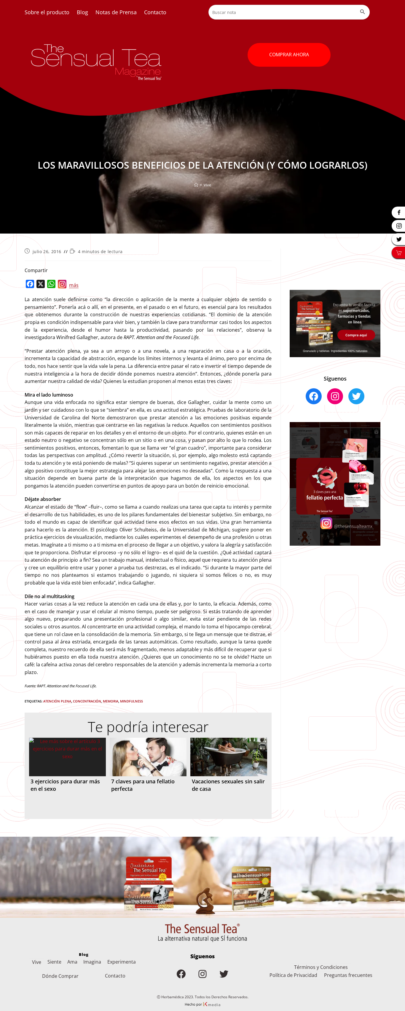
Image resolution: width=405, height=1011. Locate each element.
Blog (82, 12)
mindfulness (131, 701)
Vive (207, 185)
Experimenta (121, 962)
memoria (110, 701)
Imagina (92, 962)
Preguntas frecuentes (348, 975)
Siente (54, 962)
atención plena (57, 701)
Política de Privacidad (293, 975)
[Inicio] (196, 185)
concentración (87, 701)
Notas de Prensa (116, 12)
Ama (72, 962)
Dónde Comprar (60, 976)
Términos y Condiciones (321, 967)
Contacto (155, 12)
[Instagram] (62, 285)
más (74, 285)
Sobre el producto (47, 12)
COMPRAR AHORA (289, 54)
